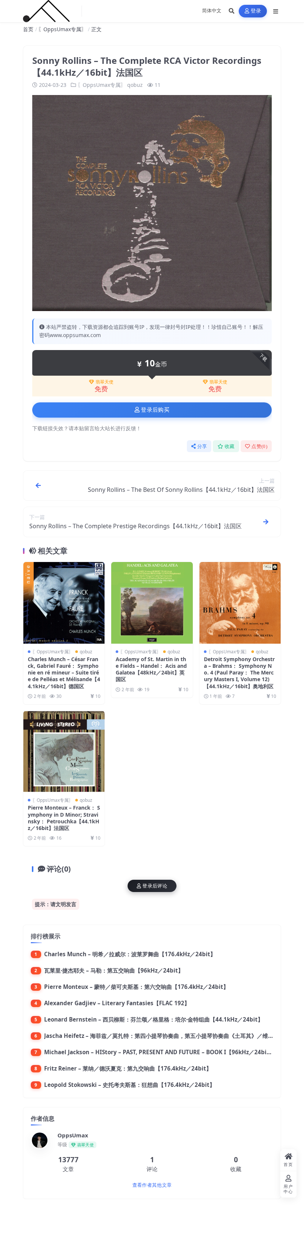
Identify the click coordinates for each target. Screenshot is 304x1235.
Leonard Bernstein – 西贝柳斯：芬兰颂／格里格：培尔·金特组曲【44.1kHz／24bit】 (153, 1019)
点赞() (259, 446)
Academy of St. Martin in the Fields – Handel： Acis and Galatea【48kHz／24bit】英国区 (151, 669)
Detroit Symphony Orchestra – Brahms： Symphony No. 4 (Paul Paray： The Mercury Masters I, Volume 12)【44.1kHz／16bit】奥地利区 (239, 673)
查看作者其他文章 (152, 1185)
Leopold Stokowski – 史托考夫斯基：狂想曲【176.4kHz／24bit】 (129, 1084)
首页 (28, 29)
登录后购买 (155, 410)
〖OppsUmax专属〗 (62, 29)
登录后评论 (154, 886)
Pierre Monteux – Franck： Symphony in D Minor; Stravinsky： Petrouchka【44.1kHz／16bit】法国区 (64, 817)
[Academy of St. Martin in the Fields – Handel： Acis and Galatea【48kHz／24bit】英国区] (151, 602)
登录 (256, 11)
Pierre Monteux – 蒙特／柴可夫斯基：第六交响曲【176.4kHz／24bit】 (136, 986)
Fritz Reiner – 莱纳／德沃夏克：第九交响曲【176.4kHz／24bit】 (128, 1068)
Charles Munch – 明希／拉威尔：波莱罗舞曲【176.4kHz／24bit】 (130, 954)
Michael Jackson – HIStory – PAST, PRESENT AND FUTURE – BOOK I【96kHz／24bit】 (159, 1052)
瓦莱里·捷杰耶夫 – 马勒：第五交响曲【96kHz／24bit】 (114, 970)
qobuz (135, 84)
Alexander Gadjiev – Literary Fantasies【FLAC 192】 (117, 1003)
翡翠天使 (104, 382)
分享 (202, 446)
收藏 (230, 446)
